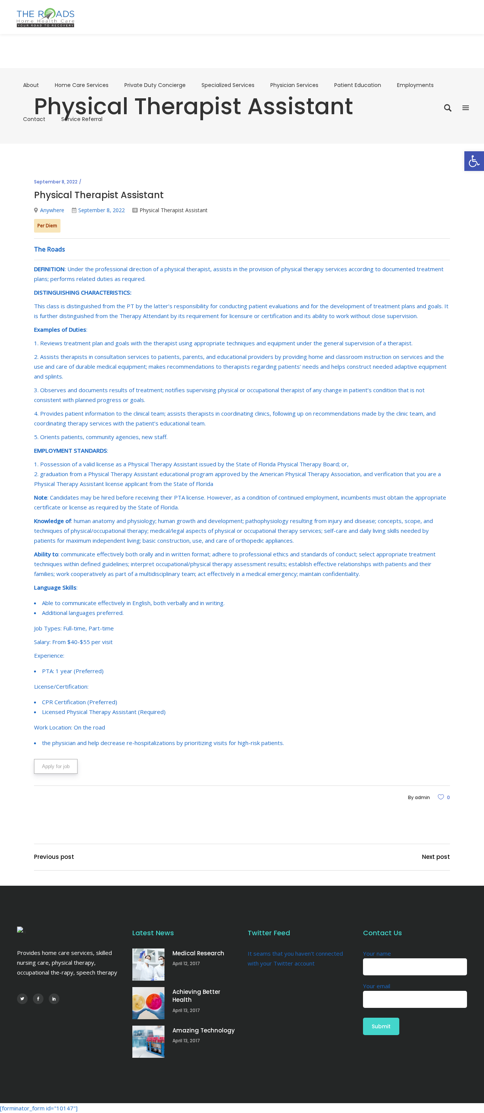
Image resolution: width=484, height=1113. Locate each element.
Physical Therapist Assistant (174, 210)
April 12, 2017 (186, 963)
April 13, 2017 (186, 1010)
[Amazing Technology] (148, 1042)
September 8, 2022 (56, 182)
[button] (474, 161)
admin (422, 797)
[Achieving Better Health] (148, 1003)
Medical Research (198, 953)
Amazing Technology (203, 1030)
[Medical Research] (148, 964)
